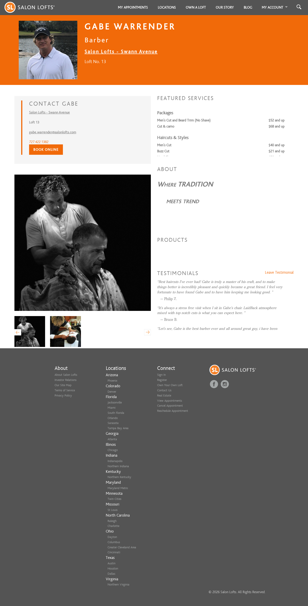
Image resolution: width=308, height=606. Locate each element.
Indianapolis (115, 461)
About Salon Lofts (66, 374)
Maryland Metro (118, 488)
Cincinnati (114, 552)
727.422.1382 (38, 142)
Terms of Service (65, 390)
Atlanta (112, 439)
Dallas (111, 573)
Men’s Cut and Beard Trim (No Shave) (184, 120)
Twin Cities (114, 499)
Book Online (46, 150)
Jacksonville (115, 402)
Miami (111, 407)
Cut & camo (165, 126)
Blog (248, 7)
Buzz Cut (163, 151)
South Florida (116, 413)
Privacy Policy (63, 395)
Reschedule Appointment (172, 410)
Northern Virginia (118, 584)
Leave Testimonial (279, 272)
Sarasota (113, 423)
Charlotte (113, 526)
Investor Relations (65, 380)
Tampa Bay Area (118, 428)
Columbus (114, 542)
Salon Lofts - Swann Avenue (121, 51)
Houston (113, 568)
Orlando (113, 418)
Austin (111, 563)
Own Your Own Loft (170, 385)
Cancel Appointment (170, 405)
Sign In (161, 374)
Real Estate (164, 395)
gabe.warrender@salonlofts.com (52, 132)
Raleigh (112, 521)
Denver (112, 391)
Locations (167, 7)
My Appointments (133, 7)
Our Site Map (63, 385)
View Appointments (169, 400)
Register (162, 380)
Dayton (112, 537)
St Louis (112, 510)
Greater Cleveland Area (122, 547)
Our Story (225, 7)
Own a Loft (196, 7)
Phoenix (112, 380)
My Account (272, 7)
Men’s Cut (164, 145)
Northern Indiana (118, 466)
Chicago (113, 450)
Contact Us (164, 390)
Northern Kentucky (119, 477)
